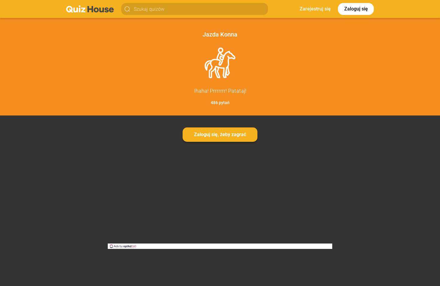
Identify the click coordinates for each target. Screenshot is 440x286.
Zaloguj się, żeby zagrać (220, 134)
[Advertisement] (220, 198)
